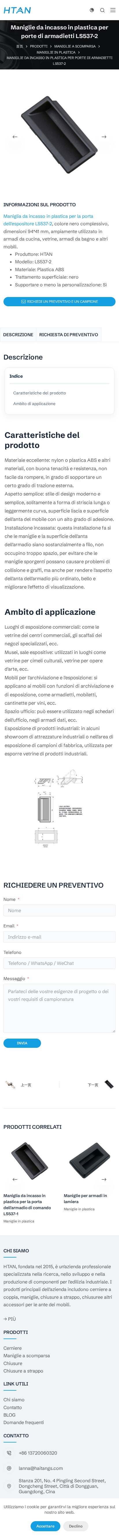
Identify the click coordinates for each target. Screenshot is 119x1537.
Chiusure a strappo (23, 1371)
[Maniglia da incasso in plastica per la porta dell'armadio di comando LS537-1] (29, 1161)
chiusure (91, 1297)
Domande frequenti (23, 1422)
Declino (76, 1526)
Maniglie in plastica (18, 1221)
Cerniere (12, 1348)
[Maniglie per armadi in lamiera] (90, 1161)
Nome (9, 899)
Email (8, 926)
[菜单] (113, 10)
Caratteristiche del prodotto (39, 393)
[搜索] (102, 10)
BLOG (9, 1415)
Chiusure (12, 1363)
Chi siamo (14, 1399)
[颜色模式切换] (91, 10)
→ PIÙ (9, 1319)
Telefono (12, 952)
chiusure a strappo (60, 1297)
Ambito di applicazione (34, 403)
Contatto (12, 1407)
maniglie (29, 1297)
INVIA (22, 1043)
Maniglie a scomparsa (26, 1355)
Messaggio (14, 978)
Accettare (45, 1526)
